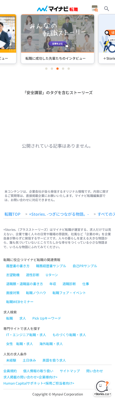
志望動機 (13, 274)
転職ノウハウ (36, 292)
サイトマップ (70, 370)
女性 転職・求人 (19, 343)
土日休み (29, 360)
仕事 (85, 283)
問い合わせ (94, 370)
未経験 (11, 360)
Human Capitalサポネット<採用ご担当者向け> (38, 383)
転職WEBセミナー (19, 301)
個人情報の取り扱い (38, 370)
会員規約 (10, 370)
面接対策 (13, 292)
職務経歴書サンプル (51, 265)
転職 (9, 318)
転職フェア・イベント (69, 292)
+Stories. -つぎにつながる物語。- (59, 214)
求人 (22, 318)
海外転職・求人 (51, 343)
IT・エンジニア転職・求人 (26, 334)
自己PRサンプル (85, 265)
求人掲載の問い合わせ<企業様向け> (30, 376)
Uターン (52, 274)
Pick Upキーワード (46, 318)
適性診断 (32, 274)
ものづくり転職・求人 (69, 334)
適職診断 (69, 283)
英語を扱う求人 (54, 360)
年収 (52, 283)
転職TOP (12, 214)
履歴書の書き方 (18, 265)
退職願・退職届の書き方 (24, 283)
